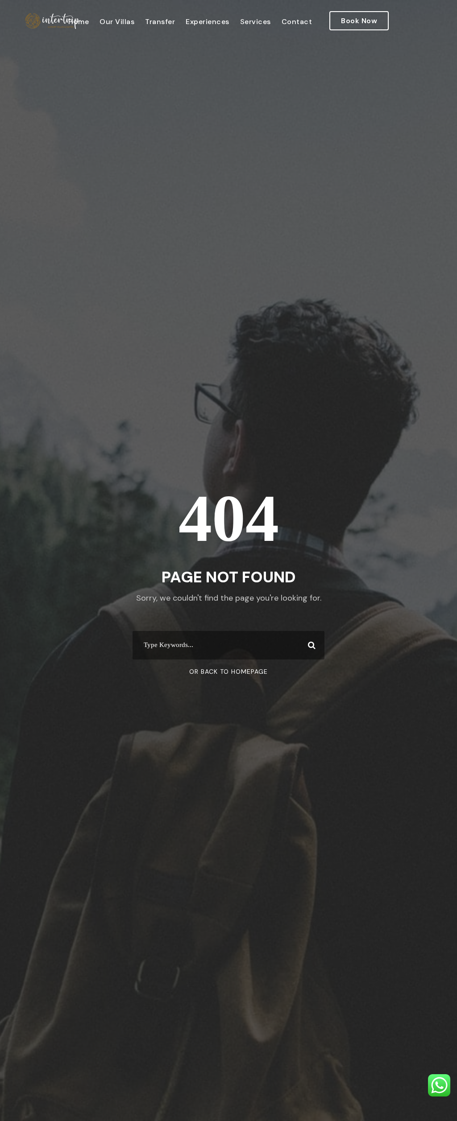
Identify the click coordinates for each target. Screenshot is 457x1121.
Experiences (207, 21)
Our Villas (117, 21)
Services (255, 21)
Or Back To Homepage (228, 672)
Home (78, 21)
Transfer (160, 21)
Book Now (359, 20)
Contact (297, 21)
